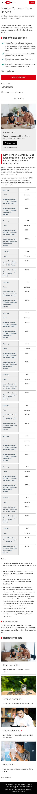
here (2, 632)
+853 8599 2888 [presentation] (7, 87)
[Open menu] (3, 2)
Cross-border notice (18, 791)
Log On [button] (32, 2)
